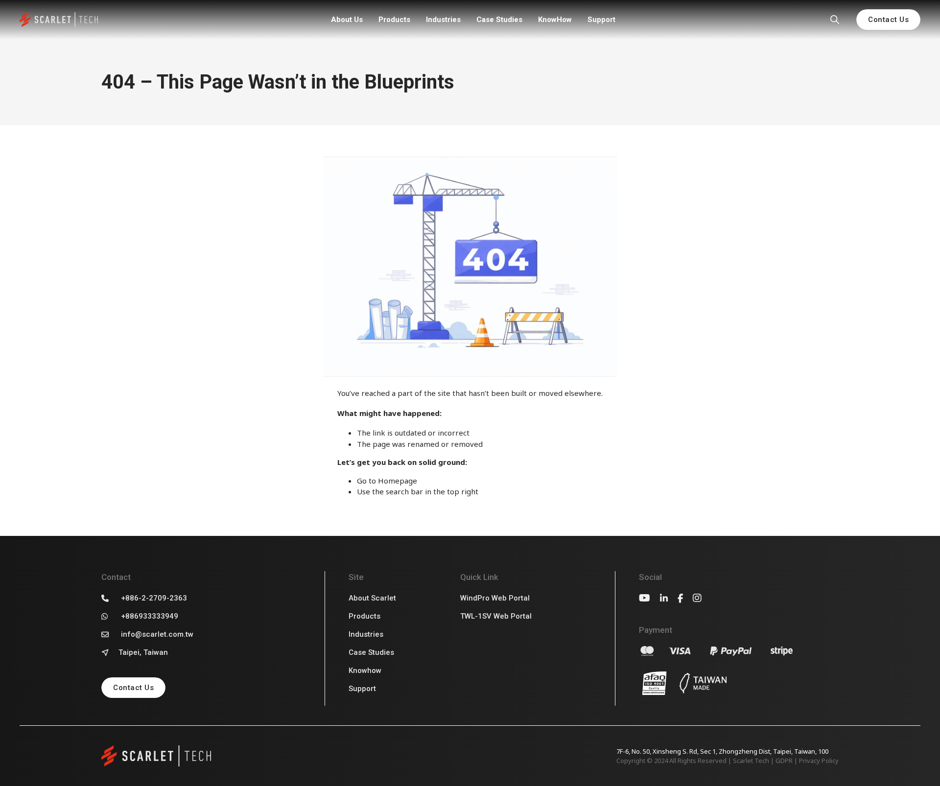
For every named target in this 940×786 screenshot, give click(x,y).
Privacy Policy (819, 760)
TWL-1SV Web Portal (496, 616)
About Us (347, 19)
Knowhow (365, 670)
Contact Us (888, 19)
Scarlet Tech (751, 760)
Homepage (397, 480)
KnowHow (555, 19)
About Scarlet (372, 598)
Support (601, 19)
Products (394, 19)
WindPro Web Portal (495, 598)
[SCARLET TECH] (59, 19)
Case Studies (499, 19)
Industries (443, 19)
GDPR (784, 760)
